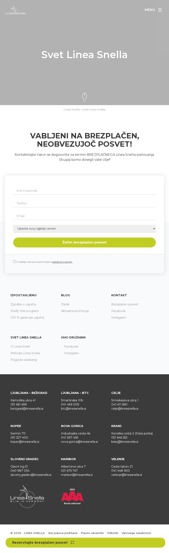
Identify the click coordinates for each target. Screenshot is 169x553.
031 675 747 (69, 471)
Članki (65, 304)
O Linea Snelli (20, 346)
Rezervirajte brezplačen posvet (40, 543)
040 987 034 (20, 471)
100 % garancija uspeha (27, 317)
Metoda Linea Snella (25, 353)
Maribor (68, 459)
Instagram (118, 317)
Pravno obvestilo (92, 533)
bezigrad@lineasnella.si (27, 408)
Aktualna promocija (75, 311)
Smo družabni (73, 337)
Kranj (116, 426)
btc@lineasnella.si (73, 408)
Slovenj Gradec (25, 459)
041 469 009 (70, 404)
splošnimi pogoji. (62, 261)
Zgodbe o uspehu (23, 304)
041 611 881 (119, 404)
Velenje (117, 459)
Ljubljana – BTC (75, 393)
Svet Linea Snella (26, 337)
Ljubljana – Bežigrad (29, 393)
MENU (154, 11)
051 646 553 (119, 437)
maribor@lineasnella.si (77, 475)
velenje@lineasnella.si (126, 475)
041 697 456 (69, 437)
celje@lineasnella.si (124, 408)
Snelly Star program (25, 311)
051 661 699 (19, 404)
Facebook (118, 311)
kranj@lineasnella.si (124, 442)
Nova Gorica (72, 426)
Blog (65, 295)
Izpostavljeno (24, 295)
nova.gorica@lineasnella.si (79, 442)
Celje (116, 393)
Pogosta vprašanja (24, 360)
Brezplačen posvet (124, 304)
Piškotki (112, 533)
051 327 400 (19, 437)
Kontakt (119, 295)
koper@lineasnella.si (25, 442)
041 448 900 (120, 471)
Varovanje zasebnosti (136, 533)
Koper (16, 426)
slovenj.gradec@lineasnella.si (31, 475)
